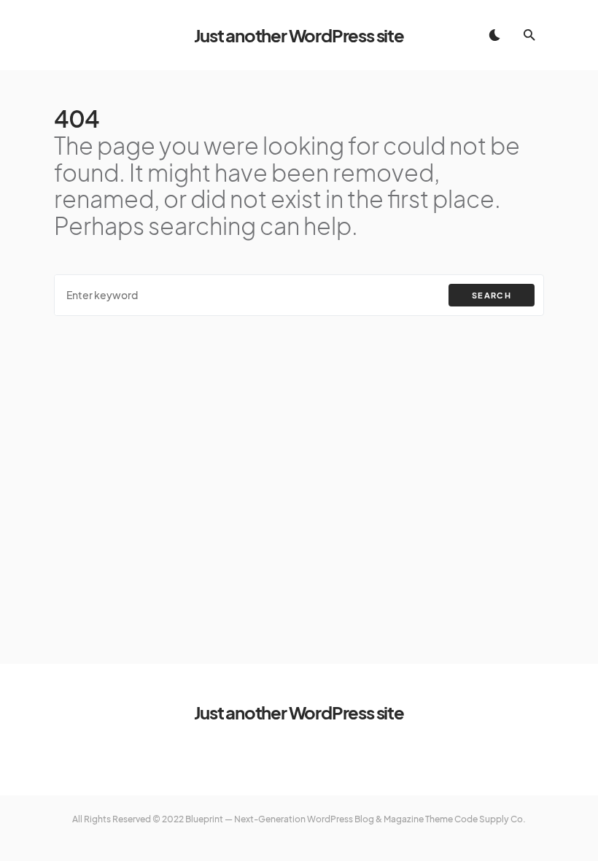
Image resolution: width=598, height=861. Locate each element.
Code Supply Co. (490, 819)
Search (491, 295)
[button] (494, 35)
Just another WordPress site (299, 35)
